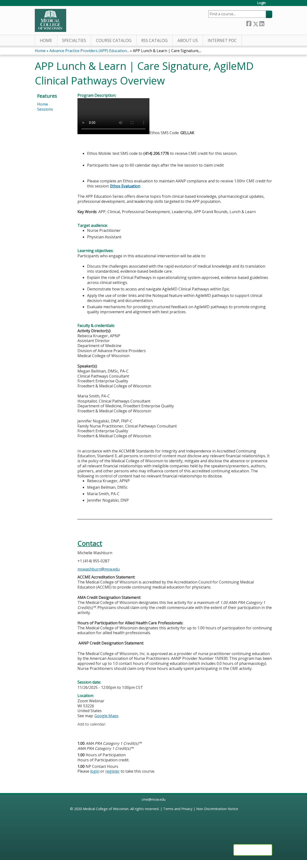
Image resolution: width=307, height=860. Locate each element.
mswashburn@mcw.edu (98, 569)
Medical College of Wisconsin (106, 808)
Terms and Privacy (177, 808)
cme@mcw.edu (153, 799)
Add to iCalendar (104, 731)
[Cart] (270, 4)
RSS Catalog (154, 40)
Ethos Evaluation (125, 186)
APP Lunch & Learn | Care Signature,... (167, 50)
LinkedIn (261, 23)
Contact (89, 543)
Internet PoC (222, 40)
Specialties (74, 40)
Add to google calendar (82, 731)
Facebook (248, 23)
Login (261, 3)
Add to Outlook (115, 731)
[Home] (50, 20)
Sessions (45, 109)
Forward (268, 23)
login (94, 771)
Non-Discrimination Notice (217, 808)
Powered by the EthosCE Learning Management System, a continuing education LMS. (252, 850)
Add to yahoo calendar (93, 731)
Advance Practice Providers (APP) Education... (89, 50)
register (112, 771)
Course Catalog (113, 40)
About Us (187, 40)
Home (46, 40)
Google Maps (106, 715)
